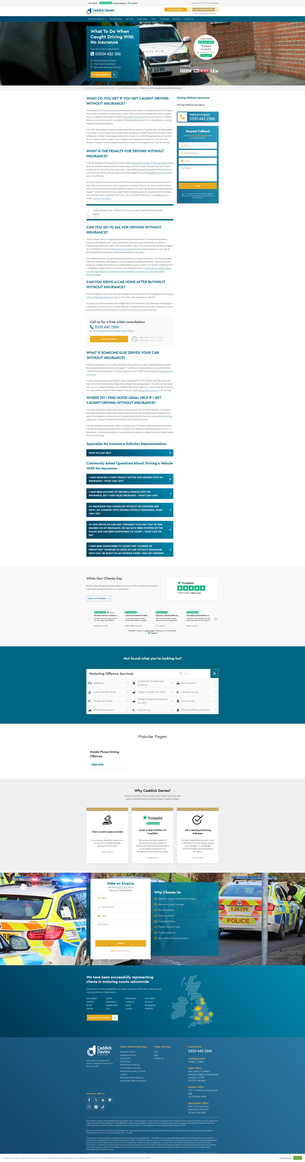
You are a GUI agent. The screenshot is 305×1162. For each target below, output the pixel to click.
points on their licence (102, 198)
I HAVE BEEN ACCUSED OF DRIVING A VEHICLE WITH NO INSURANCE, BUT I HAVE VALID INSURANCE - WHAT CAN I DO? (123, 493)
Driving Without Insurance (104, 88)
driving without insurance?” (149, 390)
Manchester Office (198, 1102)
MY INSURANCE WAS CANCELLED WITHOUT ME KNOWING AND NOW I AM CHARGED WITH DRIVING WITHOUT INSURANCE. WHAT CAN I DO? (126, 510)
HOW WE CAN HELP (100, 452)
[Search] (214, 673)
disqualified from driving (157, 173)
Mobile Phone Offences (130, 1065)
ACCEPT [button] (298, 1158)
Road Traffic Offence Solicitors (133, 1081)
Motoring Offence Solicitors (131, 1078)
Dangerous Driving (127, 1055)
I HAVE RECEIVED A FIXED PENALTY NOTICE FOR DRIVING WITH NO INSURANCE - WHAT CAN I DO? (126, 479)
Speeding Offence (127, 1052)
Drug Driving (125, 1061)
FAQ (156, 1052)
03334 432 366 (108, 54)
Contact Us (159, 1058)
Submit (121, 943)
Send (198, 186)
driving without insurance (132, 117)
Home (89, 88)
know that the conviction (124, 249)
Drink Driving (125, 1058)
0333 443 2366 (198, 135)
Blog (156, 1055)
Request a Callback (109, 339)
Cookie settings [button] (285, 1158)
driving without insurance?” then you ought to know (152, 163)
